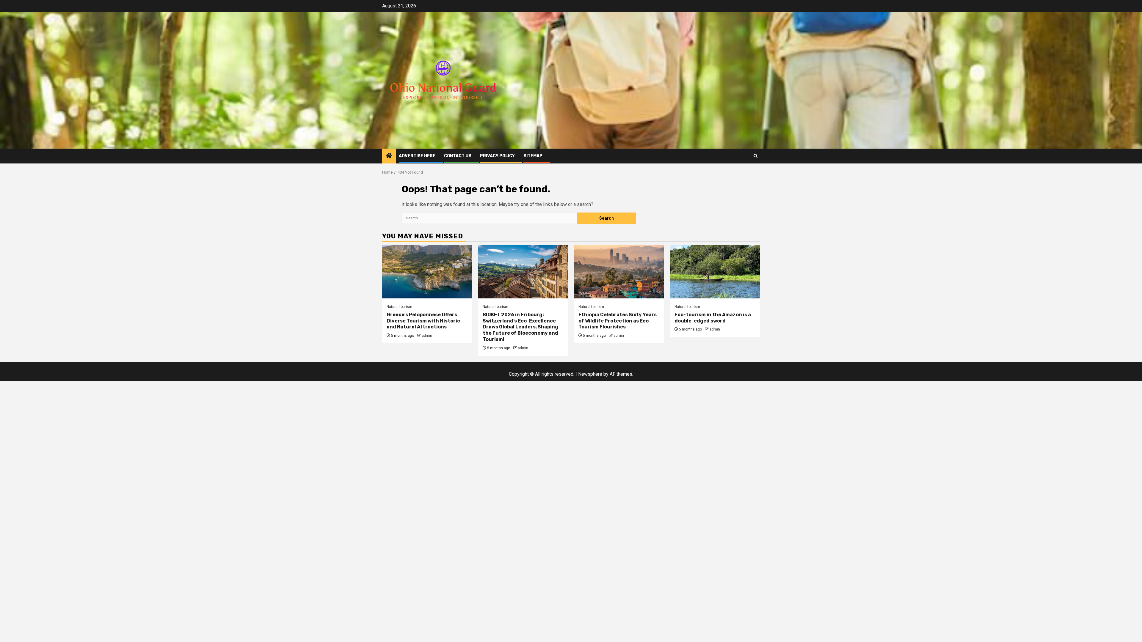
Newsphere (590, 374)
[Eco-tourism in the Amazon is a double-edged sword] (715, 271)
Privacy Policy (497, 155)
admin (427, 335)
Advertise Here (417, 155)
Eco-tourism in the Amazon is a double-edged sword (712, 318)
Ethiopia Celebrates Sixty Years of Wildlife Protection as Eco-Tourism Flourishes (617, 321)
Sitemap (532, 155)
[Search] (755, 156)
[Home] (389, 156)
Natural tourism (399, 307)
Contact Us (457, 155)
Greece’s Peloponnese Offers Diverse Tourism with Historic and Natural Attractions (423, 321)
